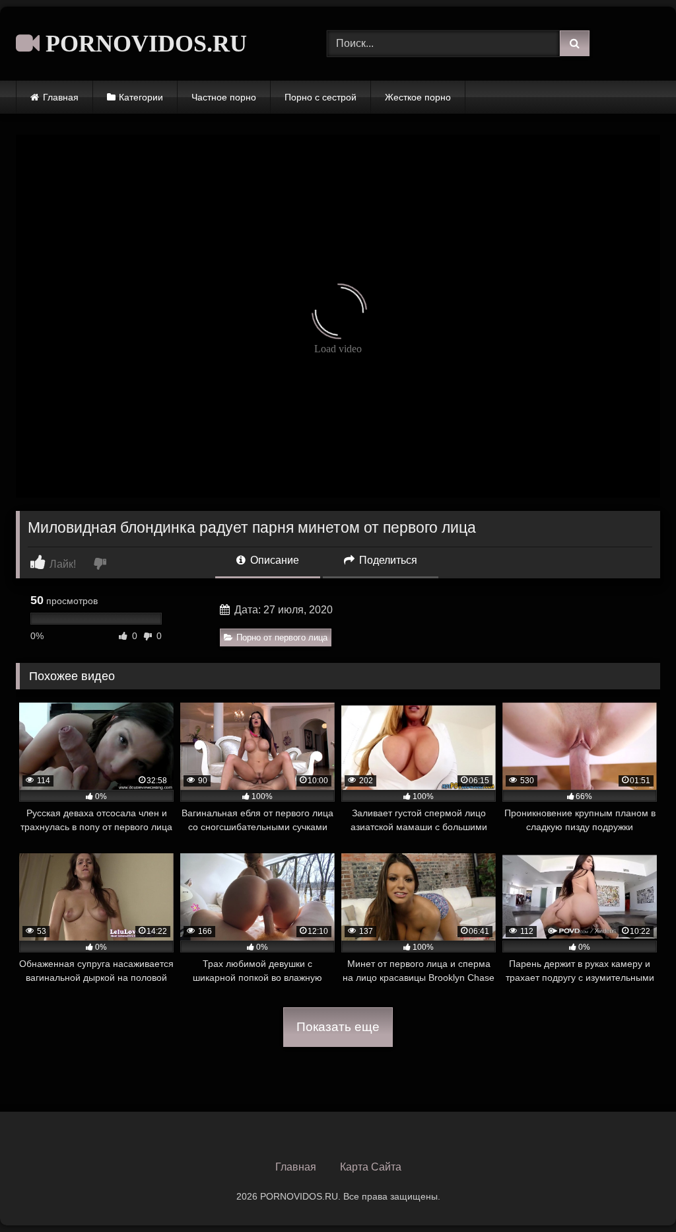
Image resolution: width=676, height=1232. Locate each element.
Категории (141, 97)
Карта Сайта (370, 1167)
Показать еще (338, 1027)
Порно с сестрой (320, 97)
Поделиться (386, 560)
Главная (61, 97)
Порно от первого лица (281, 637)
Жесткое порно (418, 97)
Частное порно (223, 97)
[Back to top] (635, 1193)
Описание (273, 560)
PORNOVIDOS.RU (143, 43)
